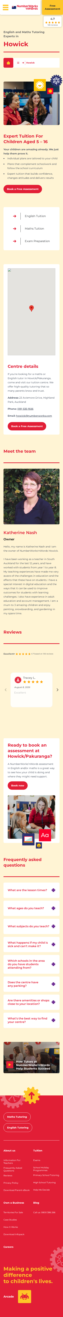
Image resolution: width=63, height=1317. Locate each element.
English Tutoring (18, 1127)
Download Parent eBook (17, 1190)
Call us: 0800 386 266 (44, 1212)
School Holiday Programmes (41, 1169)
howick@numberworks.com (34, 415)
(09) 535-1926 (25, 408)
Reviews (8, 1175)
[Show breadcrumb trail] (18, 63)
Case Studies (10, 1219)
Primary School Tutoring (46, 1175)
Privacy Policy (11, 1183)
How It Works (11, 1227)
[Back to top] (31, 1095)
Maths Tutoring (17, 1116)
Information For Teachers (12, 1161)
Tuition (37, 1150)
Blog (36, 1202)
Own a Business (14, 1202)
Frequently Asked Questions (13, 1169)
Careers (8, 1246)
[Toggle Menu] (5, 7)
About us (9, 1150)
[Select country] (14, 7)
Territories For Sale (13, 1212)
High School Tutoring (44, 1182)
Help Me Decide (41, 1189)
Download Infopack (14, 1234)
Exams (36, 1160)
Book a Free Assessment (22, 189)
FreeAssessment (52, 7)
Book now (17, 785)
